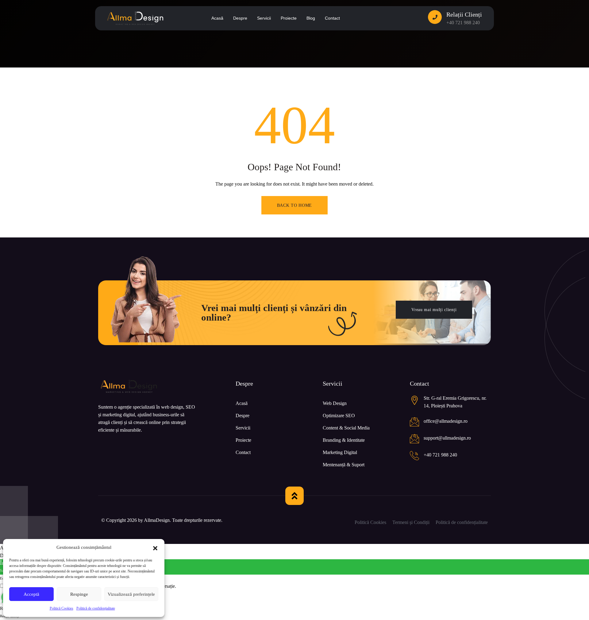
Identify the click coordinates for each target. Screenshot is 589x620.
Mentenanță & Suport (343, 464)
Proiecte (243, 440)
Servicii (243, 427)
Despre (242, 415)
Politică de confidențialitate (95, 608)
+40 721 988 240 (463, 22)
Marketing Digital (340, 452)
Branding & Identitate (344, 440)
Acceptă (31, 594)
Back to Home (294, 205)
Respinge (79, 594)
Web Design (335, 403)
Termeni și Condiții (410, 522)
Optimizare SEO (339, 415)
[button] (155, 548)
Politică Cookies (61, 608)
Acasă (242, 403)
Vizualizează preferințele (131, 594)
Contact (243, 452)
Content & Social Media (346, 427)
